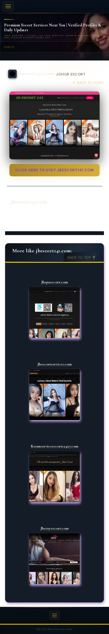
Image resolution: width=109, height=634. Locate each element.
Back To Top (80, 257)
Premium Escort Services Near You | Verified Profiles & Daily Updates (52, 27)
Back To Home (90, 82)
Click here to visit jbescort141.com (54, 170)
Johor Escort (70, 74)
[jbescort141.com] (54, 125)
